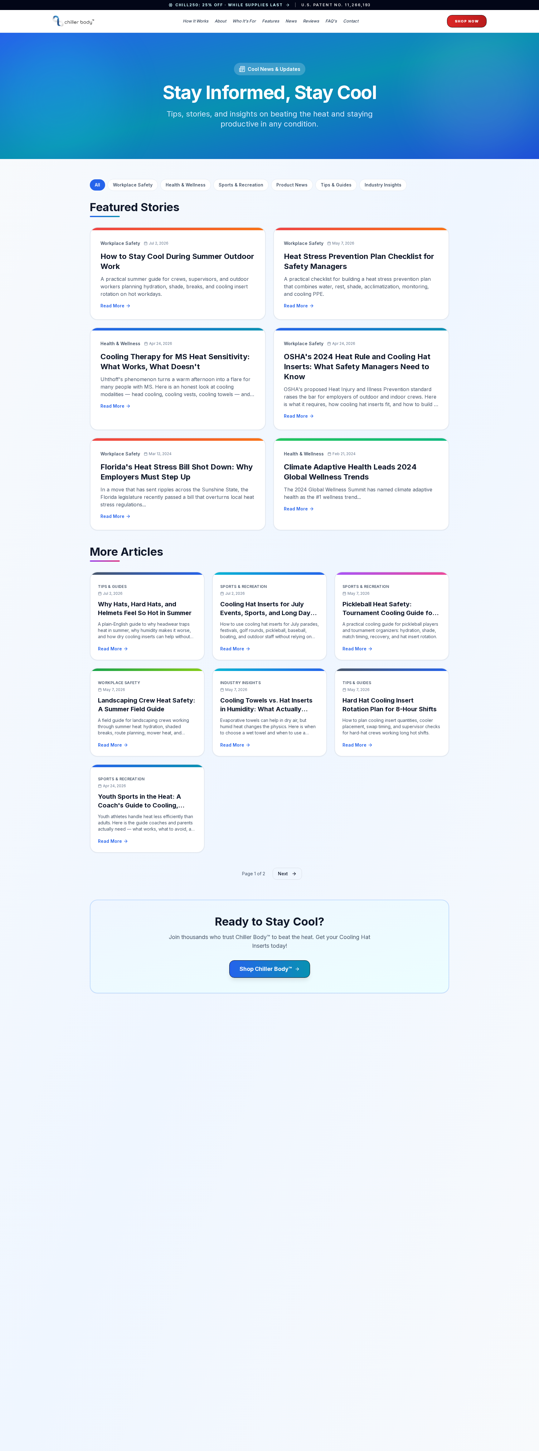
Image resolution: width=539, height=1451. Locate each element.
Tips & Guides (336, 184)
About (220, 20)
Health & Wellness (186, 184)
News (291, 20)
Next (283, 873)
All (97, 184)
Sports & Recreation (241, 184)
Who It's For (244, 20)
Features (270, 20)
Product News (292, 184)
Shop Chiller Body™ (266, 969)
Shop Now (467, 21)
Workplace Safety (133, 184)
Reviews (311, 20)
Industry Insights (383, 184)
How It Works (195, 20)
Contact (350, 20)
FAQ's (331, 20)
